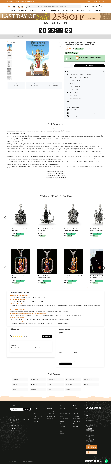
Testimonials (63, 421)
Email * (61, 352)
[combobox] (58, 6)
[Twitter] (90, 408)
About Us (62, 408)
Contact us (96, 1)
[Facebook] (87, 408)
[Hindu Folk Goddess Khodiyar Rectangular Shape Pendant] (47, 273)
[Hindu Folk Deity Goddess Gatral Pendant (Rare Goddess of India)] (99, 226)
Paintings (36, 418)
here (43, 319)
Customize (76, 411)
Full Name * (61, 344)
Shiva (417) (15, 389)
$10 (70, 59)
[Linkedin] (97, 408)
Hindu (22, 36)
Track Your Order (77, 421)
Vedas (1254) (16, 379)
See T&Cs (19, 87)
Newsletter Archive (65, 413)
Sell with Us (76, 413)
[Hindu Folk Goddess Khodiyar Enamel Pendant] (20, 273)
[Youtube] (100, 408)
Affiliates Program (78, 418)
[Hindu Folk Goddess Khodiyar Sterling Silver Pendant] (20, 226)
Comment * (62, 332)
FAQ (103, 1)
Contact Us (76, 408)
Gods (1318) (86, 384)
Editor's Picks (63, 426)
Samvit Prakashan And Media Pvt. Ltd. (86, 74)
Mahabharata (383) (88, 379)
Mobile (75, 352)
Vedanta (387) (69, 389)
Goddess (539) (34, 384)
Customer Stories (64, 423)
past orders (53, 319)
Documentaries (64, 418)
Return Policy (50, 411)
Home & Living (37, 421)
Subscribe (26, 409)
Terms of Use (82, 361)
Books (18, 36)
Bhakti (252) (51, 384)
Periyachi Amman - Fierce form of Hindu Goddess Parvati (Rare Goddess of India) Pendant (72, 230)
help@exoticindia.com (76, 315)
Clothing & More (37, 416)
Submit (65, 364)
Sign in (89, 1)
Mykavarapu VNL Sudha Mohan (82, 77)
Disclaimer (49, 408)
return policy (12, 307)
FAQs (61, 411)
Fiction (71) (50, 389)
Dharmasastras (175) (17, 384)
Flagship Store (89, 420)
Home (13, 36)
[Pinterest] (92, 408)
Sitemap (75, 426)
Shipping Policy (51, 416)
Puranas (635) (51, 379)
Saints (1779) (69, 384)
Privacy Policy (88, 361)
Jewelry (35, 413)
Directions (88, 426)
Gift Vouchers (76, 423)
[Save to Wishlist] (61, 43)
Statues (35, 408)
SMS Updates (76, 429)
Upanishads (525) (35, 379)
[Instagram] (95, 408)
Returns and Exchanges (76, 113)
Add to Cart (89, 65)
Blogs (61, 416)
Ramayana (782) (70, 379)
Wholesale (76, 416)
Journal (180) (33, 389)
